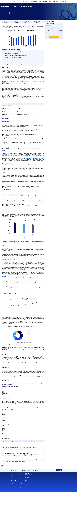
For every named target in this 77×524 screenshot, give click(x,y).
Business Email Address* (32, 258)
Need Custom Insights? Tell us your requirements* (34, 264)
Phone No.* (30, 261)
